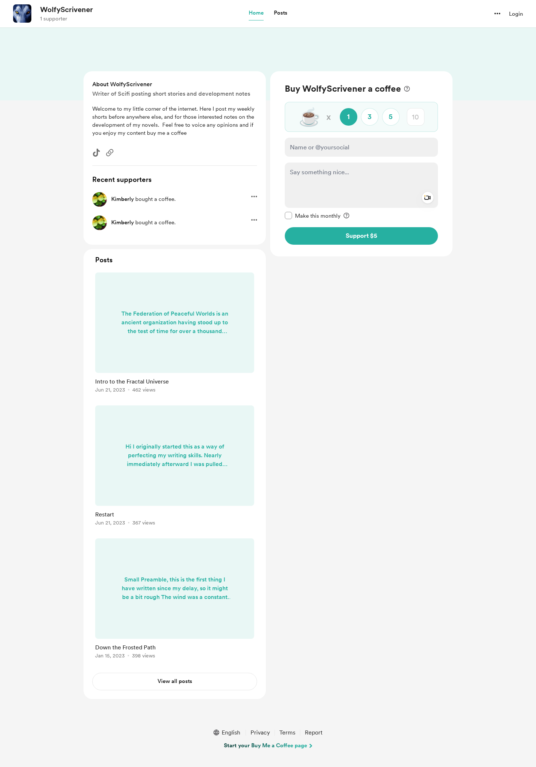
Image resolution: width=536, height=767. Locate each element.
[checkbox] (313, 215)
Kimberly (122, 199)
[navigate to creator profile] (22, 13)
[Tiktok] (96, 153)
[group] (174, 334)
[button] (256, 13)
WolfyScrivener (66, 9)
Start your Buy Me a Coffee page (265, 745)
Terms (287, 732)
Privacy (260, 732)
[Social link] (109, 152)
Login (516, 14)
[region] (361, 163)
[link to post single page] (174, 334)
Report (313, 732)
